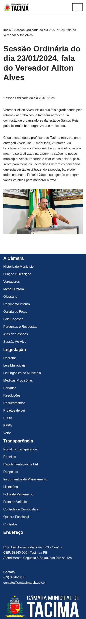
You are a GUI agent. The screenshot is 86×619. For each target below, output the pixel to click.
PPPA (7, 425)
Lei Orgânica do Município (22, 373)
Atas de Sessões (15, 334)
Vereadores (11, 281)
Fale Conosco (13, 319)
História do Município (18, 266)
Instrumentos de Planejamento (25, 479)
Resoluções (12, 395)
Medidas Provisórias (18, 380)
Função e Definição (17, 274)
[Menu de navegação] (77, 7)
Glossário (10, 296)
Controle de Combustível (21, 509)
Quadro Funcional (16, 517)
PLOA (7, 418)
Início (7, 30)
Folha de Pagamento (18, 494)
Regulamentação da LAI (20, 464)
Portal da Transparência (20, 449)
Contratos (10, 524)
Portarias (9, 388)
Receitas (9, 457)
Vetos (7, 433)
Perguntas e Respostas (20, 326)
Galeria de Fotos (15, 311)
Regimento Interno (16, 304)
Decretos (10, 358)
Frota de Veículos (15, 502)
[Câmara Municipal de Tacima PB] (16, 7)
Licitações (10, 487)
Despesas (10, 472)
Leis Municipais (14, 365)
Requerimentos (14, 403)
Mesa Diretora (13, 289)
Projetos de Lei (14, 410)
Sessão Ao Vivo (14, 341)
